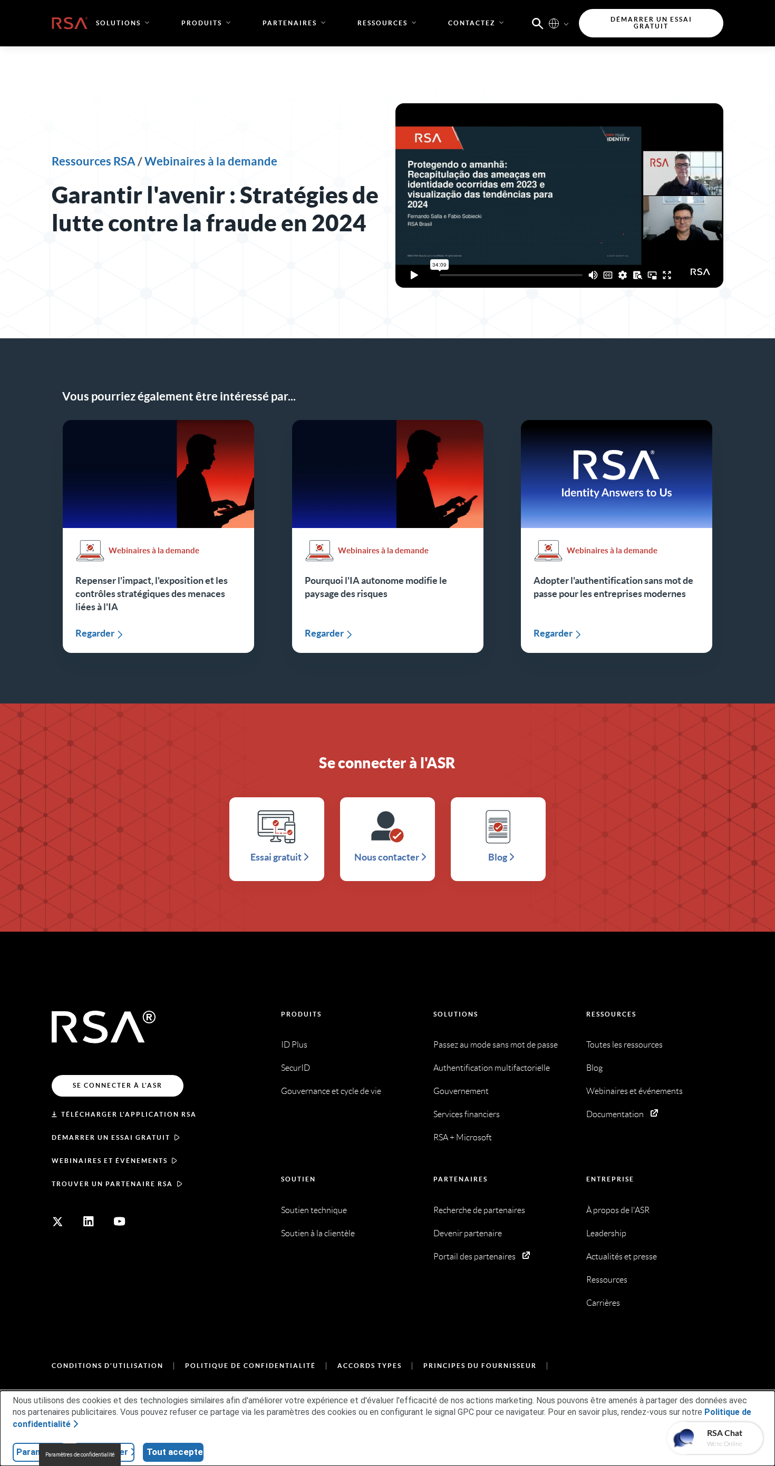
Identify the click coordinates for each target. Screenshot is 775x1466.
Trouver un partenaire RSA (112, 1183)
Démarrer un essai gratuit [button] (651, 23)
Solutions (455, 1014)
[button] (538, 22)
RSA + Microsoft (462, 1137)
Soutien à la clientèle (318, 1233)
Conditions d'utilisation (107, 1365)
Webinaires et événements (110, 1160)
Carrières (603, 1302)
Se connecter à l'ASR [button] (117, 1085)
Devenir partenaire (467, 1233)
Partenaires (460, 1179)
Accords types (369, 1365)
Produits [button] (201, 22)
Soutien (298, 1179)
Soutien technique (314, 1210)
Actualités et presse (621, 1256)
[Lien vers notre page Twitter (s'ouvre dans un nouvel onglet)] (57, 1221)
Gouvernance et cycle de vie (331, 1091)
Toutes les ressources (624, 1044)
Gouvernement (461, 1091)
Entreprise (610, 1179)
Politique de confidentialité (250, 1365)
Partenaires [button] (290, 22)
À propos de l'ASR (618, 1210)
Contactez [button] (471, 22)
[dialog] (387, 1428)
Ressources (611, 1014)
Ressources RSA (93, 161)
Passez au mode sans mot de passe (495, 1044)
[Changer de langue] (554, 23)
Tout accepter (175, 1452)
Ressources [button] (382, 22)
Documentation (615, 1114)
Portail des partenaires (474, 1256)
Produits (301, 1014)
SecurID (295, 1067)
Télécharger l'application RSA (129, 1114)
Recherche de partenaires (479, 1210)
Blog (594, 1067)
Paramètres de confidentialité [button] (79, 1455)
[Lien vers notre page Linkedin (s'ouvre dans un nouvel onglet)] (88, 1221)
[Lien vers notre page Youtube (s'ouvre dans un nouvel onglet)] (119, 1221)
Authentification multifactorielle (491, 1067)
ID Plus (294, 1044)
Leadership (606, 1233)
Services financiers (466, 1114)
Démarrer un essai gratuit (111, 1137)
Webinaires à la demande (210, 161)
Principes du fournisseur (480, 1365)
